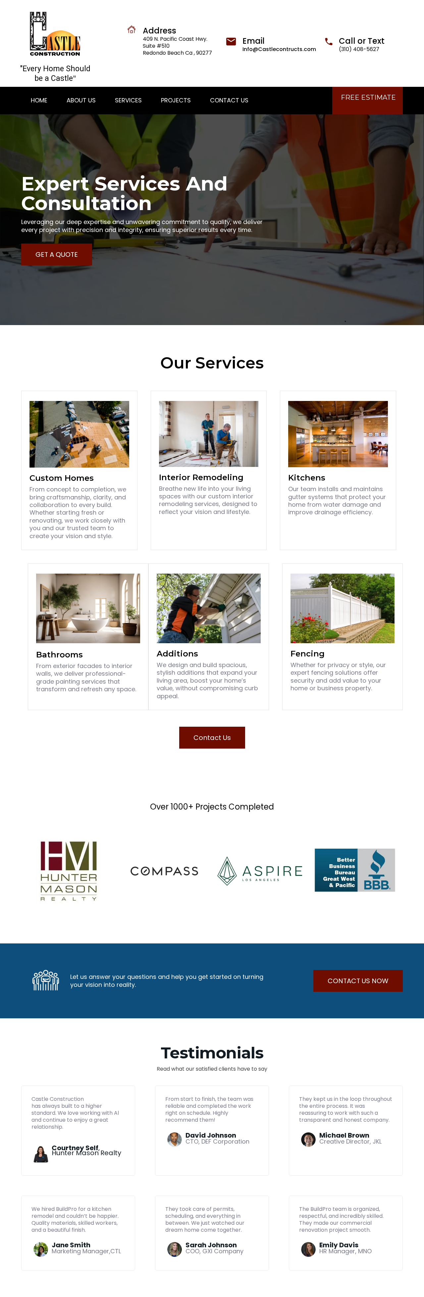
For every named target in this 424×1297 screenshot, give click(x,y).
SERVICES (128, 100)
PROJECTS (176, 100)
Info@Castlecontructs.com (279, 49)
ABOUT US (81, 100)
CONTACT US (229, 100)
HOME (39, 100)
